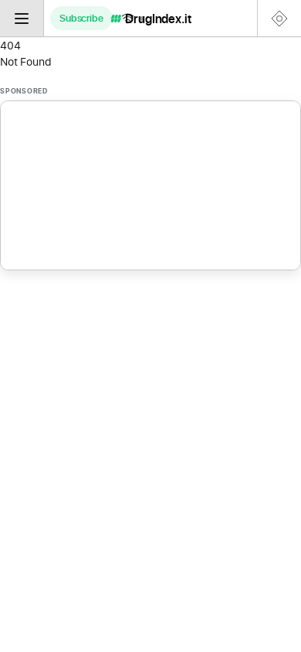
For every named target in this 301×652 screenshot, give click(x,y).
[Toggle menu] (22, 18)
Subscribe (81, 18)
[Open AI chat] (279, 18)
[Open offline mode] (133, 18)
